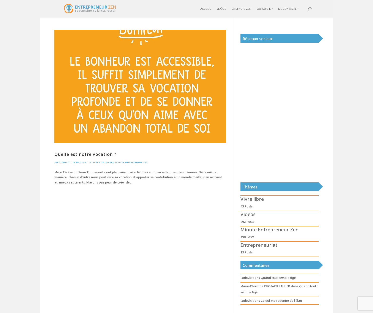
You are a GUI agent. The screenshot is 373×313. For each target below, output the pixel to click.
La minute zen (241, 9)
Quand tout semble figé (278, 278)
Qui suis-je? (265, 9)
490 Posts (247, 237)
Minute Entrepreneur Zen (131, 162)
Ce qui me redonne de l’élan (281, 301)
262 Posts (247, 222)
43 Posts (246, 206)
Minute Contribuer (101, 162)
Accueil (205, 9)
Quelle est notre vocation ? (85, 154)
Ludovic (64, 162)
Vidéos (221, 9)
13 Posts (246, 252)
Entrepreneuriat (258, 245)
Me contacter (288, 9)
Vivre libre (252, 199)
